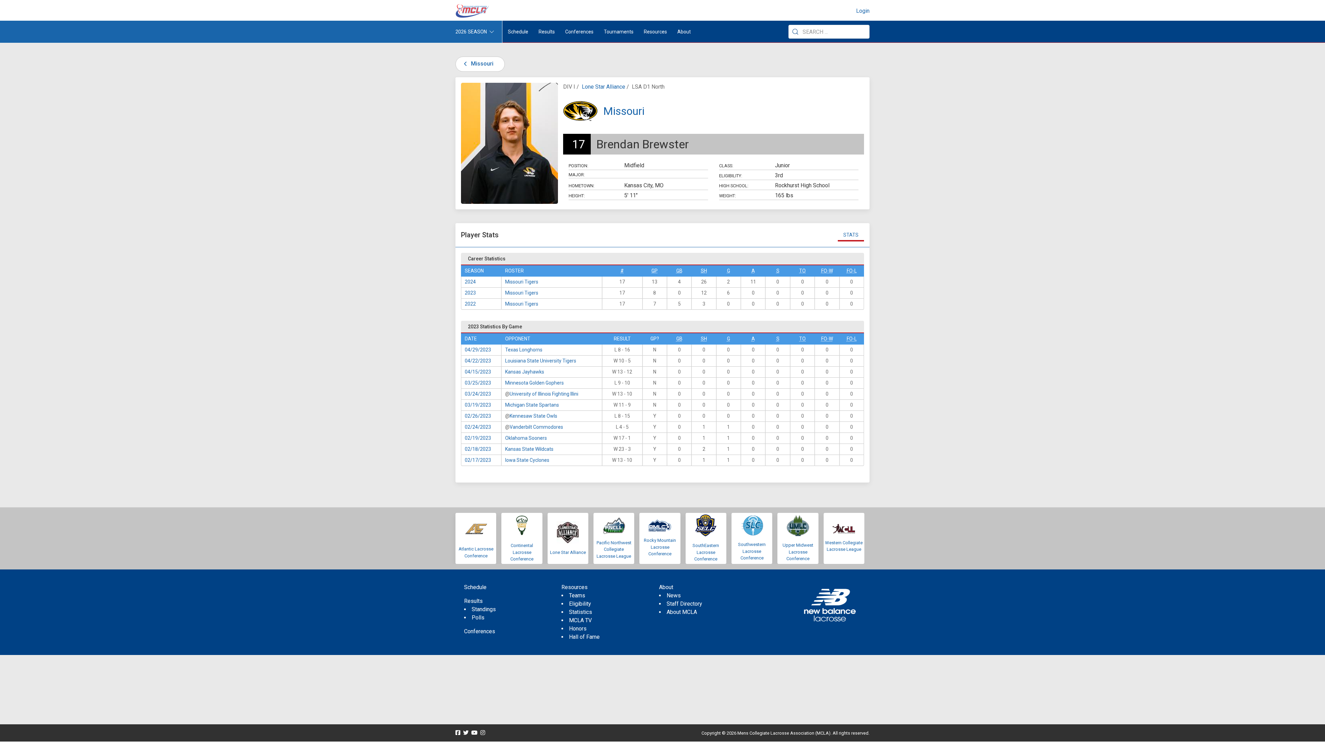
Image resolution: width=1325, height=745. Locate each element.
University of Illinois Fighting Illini (544, 394)
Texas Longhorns (523, 349)
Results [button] (547, 31)
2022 (470, 304)
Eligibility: (730, 175)
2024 (470, 282)
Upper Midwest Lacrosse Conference (798, 552)
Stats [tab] (850, 235)
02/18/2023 (478, 449)
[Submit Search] (795, 32)
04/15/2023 (478, 372)
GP (654, 271)
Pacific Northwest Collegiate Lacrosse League (614, 549)
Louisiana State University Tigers (540, 361)
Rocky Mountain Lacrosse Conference (660, 547)
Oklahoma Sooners (526, 438)
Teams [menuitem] (577, 595)
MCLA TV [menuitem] (580, 620)
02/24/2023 (478, 427)
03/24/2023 (478, 394)
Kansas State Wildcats (529, 449)
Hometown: (582, 185)
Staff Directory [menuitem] (684, 603)
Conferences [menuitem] (479, 631)
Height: (577, 195)
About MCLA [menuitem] (682, 612)
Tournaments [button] (619, 31)
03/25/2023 (478, 383)
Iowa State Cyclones (527, 460)
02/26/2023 (478, 416)
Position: (578, 165)
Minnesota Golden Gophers (534, 383)
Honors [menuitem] (578, 628)
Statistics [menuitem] (580, 612)
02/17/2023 (478, 460)
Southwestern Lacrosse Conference (752, 551)
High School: (733, 185)
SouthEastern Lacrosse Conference (706, 552)
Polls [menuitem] (478, 617)
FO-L (852, 271)
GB (679, 271)
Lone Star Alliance (603, 86)
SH (704, 271)
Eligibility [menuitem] (580, 603)
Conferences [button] (579, 31)
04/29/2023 (478, 349)
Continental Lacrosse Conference (521, 552)
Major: (577, 174)
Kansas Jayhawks (524, 372)
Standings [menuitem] (484, 609)
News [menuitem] (674, 595)
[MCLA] (472, 11)
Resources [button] (655, 31)
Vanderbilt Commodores (536, 427)
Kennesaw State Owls (533, 416)
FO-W (827, 271)
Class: (726, 165)
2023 (470, 293)
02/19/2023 (478, 438)
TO (802, 271)
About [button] (684, 31)
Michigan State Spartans (532, 405)
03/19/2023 (478, 405)
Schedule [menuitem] (518, 31)
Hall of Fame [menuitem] (584, 637)
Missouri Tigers (521, 282)
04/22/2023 (478, 361)
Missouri (481, 63)
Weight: (727, 195)
